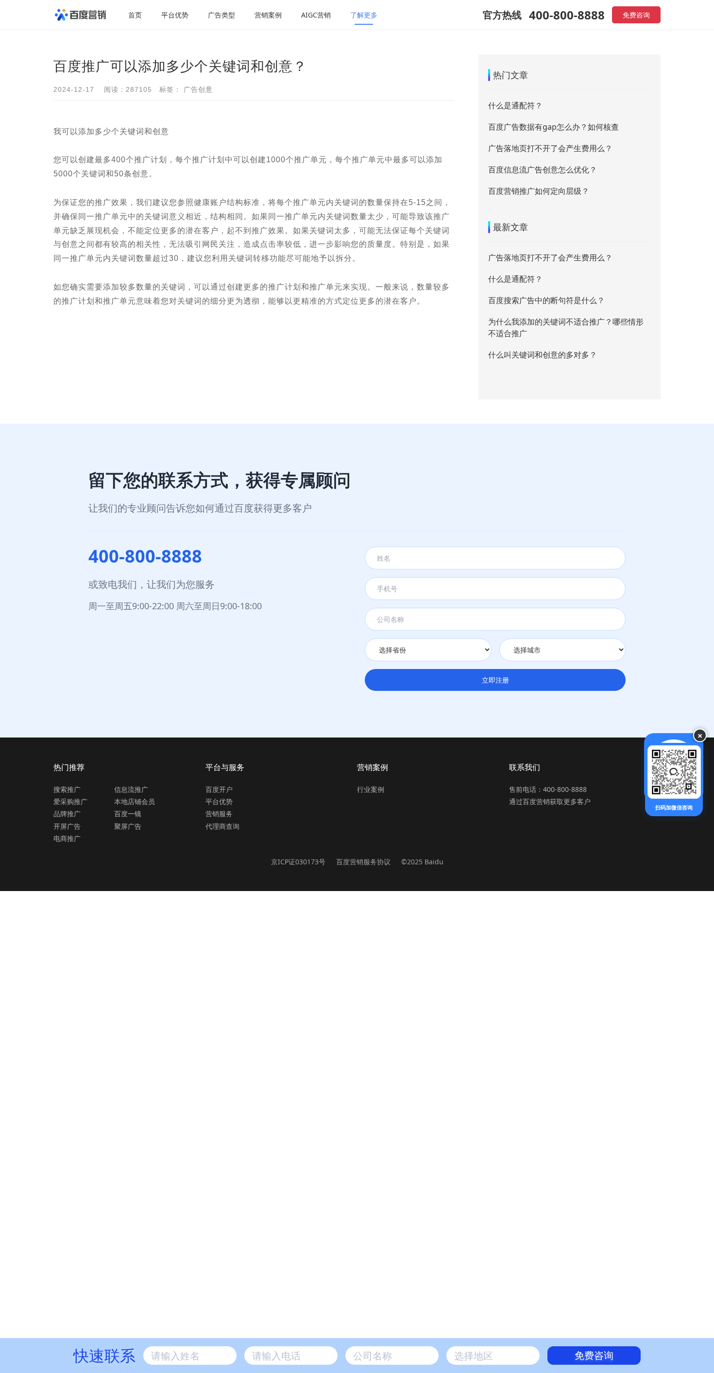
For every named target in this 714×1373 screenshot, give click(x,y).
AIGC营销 (316, 14)
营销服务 (219, 813)
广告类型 (221, 14)
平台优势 (174, 14)
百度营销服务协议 (364, 861)
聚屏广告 (127, 826)
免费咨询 (636, 14)
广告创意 (198, 89)
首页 (135, 14)
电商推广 (67, 838)
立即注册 (495, 680)
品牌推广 (67, 813)
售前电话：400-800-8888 (548, 789)
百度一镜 (127, 813)
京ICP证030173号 (298, 861)
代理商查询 (222, 826)
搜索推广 (67, 789)
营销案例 (268, 14)
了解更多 (363, 14)
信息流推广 (131, 789)
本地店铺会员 (134, 801)
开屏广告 (67, 826)
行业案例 (370, 789)
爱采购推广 (70, 801)
